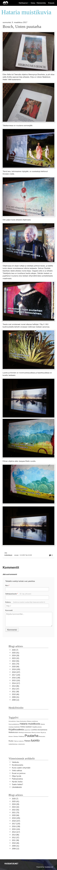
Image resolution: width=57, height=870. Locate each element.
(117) (16, 683)
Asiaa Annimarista (21, 721)
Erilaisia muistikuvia (32, 721)
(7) (15, 650)
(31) (15, 697)
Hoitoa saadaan (26, 727)
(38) (15, 692)
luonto (35, 740)
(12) (15, 700)
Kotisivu (25, 602)
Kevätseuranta (17, 765)
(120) (16, 675)
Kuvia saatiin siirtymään (21, 768)
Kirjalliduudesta (37, 727)
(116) (16, 680)
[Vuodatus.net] (11, 863)
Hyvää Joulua (17, 782)
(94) (15, 667)
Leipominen (27, 730)
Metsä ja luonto (36, 732)
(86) (15, 686)
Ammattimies (12, 721)
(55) (15, 661)
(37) (15, 689)
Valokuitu (15, 762)
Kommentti (9, 610)
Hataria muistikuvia (30, 723)
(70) (15, 664)
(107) (16, 672)
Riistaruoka (42, 736)
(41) (15, 653)
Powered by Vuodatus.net (44, 867)
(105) (16, 669)
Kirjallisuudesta (16, 729)
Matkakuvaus (13, 732)
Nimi (7, 585)
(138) (16, 678)
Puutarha (31, 736)
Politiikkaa (21, 736)
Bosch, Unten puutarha (22, 26)
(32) (15, 658)
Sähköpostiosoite (18, 594)
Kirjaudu (51, 3)
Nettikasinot (23, 3)
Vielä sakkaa (17, 771)
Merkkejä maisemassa (25, 732)
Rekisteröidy (41, 3)
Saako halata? (17, 784)
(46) (15, 694)
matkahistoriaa (13, 744)
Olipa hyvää (16, 776)
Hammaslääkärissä (14, 724)
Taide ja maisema (19, 741)
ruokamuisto (21, 744)
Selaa (33, 3)
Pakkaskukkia (17, 779)
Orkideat (15, 736)
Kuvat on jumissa (18, 773)
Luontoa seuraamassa (39, 730)
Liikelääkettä (17, 787)
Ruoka (11, 741)
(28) (15, 655)
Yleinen (27, 741)
